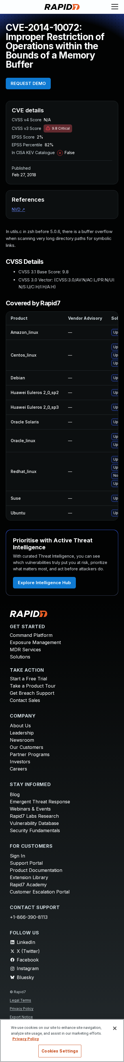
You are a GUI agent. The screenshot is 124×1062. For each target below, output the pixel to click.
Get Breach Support (32, 693)
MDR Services (25, 649)
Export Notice (21, 1017)
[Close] (114, 1028)
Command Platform (31, 635)
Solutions (20, 657)
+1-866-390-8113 (29, 917)
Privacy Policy (21, 1008)
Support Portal (26, 863)
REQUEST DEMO (28, 83)
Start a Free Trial (28, 679)
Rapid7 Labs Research (34, 816)
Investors (20, 761)
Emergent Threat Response (40, 801)
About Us (20, 725)
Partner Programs (30, 754)
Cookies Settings (60, 1051)
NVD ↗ (18, 209)
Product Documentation (36, 870)
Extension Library (29, 877)
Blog (15, 794)
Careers (18, 769)
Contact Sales (25, 700)
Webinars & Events (30, 809)
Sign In (17, 856)
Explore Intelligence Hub (44, 582)
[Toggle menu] (114, 7)
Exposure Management (35, 642)
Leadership (22, 733)
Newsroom (22, 740)
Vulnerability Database (34, 823)
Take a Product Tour (33, 686)
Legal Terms (20, 1000)
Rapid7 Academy (28, 884)
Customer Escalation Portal (39, 892)
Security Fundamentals (35, 830)
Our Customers (26, 747)
